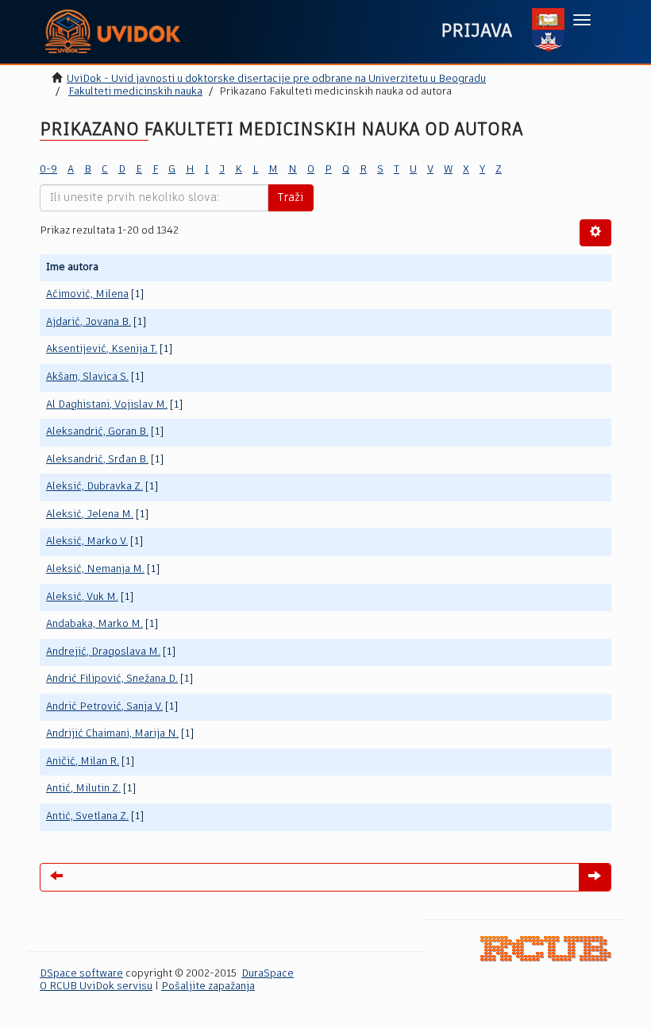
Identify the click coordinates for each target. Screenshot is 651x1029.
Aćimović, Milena (87, 294)
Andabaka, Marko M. (94, 624)
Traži (290, 197)
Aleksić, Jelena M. (89, 514)
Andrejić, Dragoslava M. (103, 652)
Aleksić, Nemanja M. (95, 569)
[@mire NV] (545, 948)
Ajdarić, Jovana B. (88, 322)
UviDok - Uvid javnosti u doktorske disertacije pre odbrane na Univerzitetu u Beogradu (276, 79)
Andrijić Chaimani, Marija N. (112, 734)
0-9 (48, 169)
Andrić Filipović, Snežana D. (112, 679)
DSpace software (81, 974)
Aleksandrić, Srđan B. (97, 460)
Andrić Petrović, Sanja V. (104, 707)
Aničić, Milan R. (82, 761)
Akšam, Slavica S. (87, 377)
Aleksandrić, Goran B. (97, 432)
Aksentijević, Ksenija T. (101, 349)
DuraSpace (267, 974)
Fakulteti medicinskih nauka (135, 92)
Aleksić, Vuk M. (82, 597)
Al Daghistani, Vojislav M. (107, 405)
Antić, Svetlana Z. (87, 816)
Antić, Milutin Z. (83, 788)
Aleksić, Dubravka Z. (94, 487)
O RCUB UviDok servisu (96, 986)
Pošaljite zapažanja (208, 986)
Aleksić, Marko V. (87, 541)
